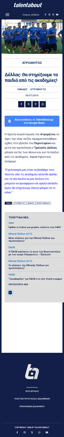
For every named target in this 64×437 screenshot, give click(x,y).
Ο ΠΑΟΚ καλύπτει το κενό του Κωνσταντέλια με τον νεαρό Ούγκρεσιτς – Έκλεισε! (34, 253)
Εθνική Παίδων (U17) (20, 234)
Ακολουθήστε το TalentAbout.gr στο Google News (34, 121)
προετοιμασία (43, 203)
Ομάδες (22, 89)
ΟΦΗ (11, 223)
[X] (53, 14)
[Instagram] (49, 14)
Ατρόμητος (38, 89)
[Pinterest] (35, 104)
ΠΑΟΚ (12, 247)
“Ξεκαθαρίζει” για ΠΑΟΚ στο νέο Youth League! (35, 279)
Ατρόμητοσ (19, 203)
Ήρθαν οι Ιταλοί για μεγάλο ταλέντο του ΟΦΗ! (35, 227)
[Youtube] (57, 14)
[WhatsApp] (43, 104)
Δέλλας (30, 203)
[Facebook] (45, 14)
